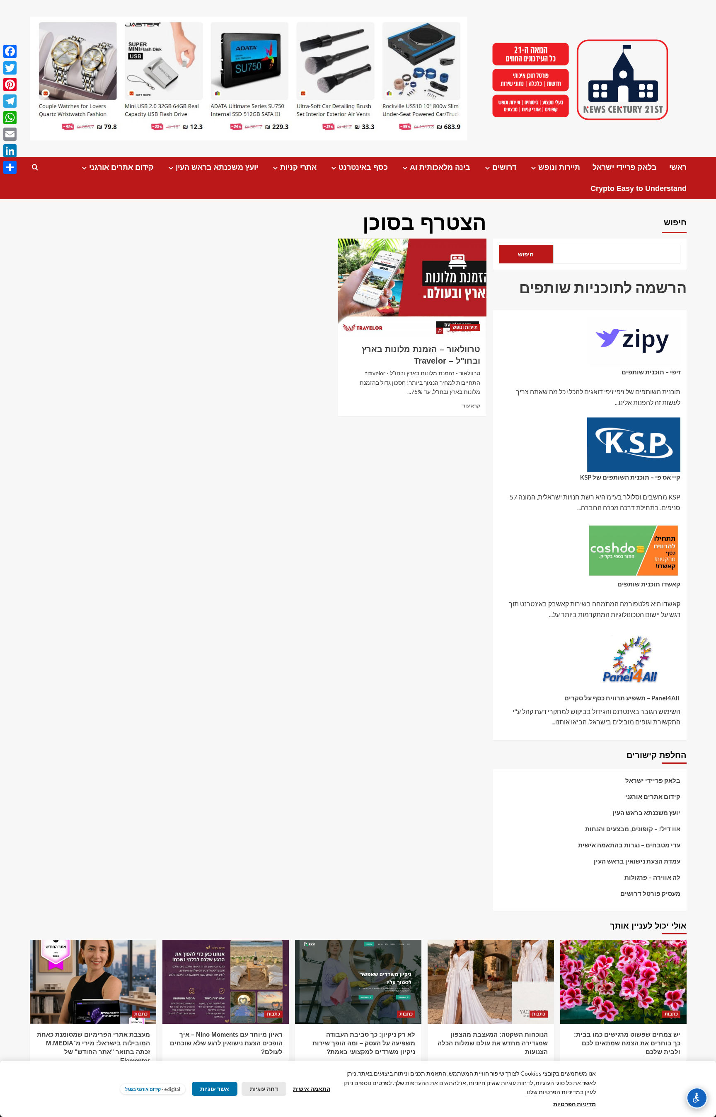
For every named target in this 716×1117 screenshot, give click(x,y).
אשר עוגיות (214, 1088)
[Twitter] (10, 68)
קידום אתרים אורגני (121, 167)
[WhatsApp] (10, 117)
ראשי (678, 167)
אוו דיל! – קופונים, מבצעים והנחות (632, 828)
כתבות (671, 1013)
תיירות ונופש (559, 167)
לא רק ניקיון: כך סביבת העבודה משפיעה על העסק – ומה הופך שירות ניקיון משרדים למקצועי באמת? (363, 1043)
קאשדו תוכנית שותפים (648, 584)
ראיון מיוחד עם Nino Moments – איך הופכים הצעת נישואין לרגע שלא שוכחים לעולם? (226, 1043)
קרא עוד (471, 406)
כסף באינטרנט (363, 167)
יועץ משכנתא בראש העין (217, 167)
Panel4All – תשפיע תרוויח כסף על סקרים (622, 698)
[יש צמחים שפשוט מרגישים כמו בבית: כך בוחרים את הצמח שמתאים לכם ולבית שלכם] (623, 982)
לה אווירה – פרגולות (652, 877)
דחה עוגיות (264, 1088)
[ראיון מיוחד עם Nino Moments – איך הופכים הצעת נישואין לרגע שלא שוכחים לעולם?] (225, 982)
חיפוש (675, 222)
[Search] (35, 167)
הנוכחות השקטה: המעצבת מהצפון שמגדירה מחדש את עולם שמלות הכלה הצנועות (493, 1043)
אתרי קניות (298, 167)
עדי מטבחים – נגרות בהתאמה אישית (629, 845)
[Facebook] (10, 51)
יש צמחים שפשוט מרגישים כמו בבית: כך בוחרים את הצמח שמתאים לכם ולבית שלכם (627, 1043)
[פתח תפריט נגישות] (697, 1098)
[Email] (10, 134)
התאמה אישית (311, 1088)
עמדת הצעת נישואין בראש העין (637, 861)
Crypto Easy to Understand (638, 188)
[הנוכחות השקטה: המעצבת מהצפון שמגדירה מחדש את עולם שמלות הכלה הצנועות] (491, 982)
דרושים (504, 167)
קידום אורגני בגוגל (143, 1089)
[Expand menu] (533, 167)
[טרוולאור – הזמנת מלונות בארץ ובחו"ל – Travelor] (412, 288)
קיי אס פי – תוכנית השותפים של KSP (630, 477)
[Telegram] (10, 101)
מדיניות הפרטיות (574, 1103)
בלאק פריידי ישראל (625, 167)
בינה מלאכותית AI (440, 167)
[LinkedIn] (10, 150)
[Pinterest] (10, 84)
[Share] (10, 167)
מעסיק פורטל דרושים (650, 893)
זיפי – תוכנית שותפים (651, 372)
